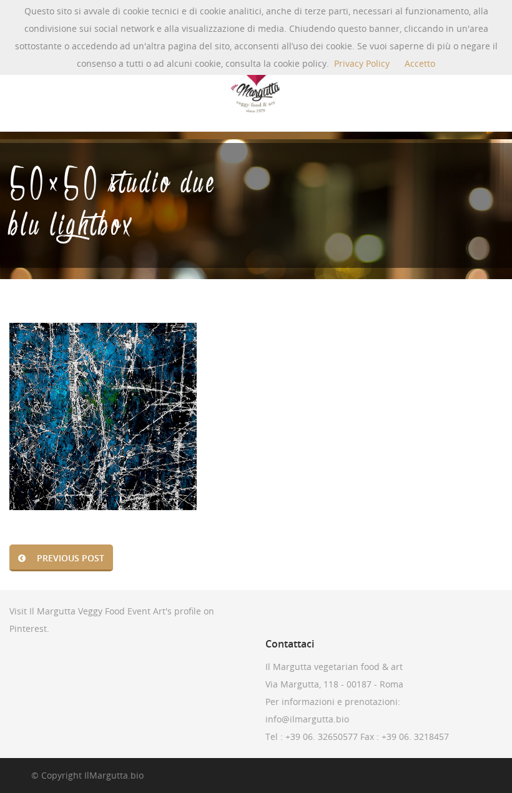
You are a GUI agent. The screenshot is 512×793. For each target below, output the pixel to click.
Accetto (420, 63)
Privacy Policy (362, 63)
